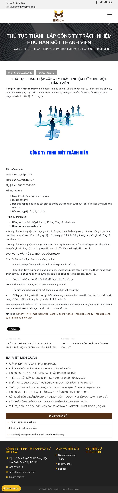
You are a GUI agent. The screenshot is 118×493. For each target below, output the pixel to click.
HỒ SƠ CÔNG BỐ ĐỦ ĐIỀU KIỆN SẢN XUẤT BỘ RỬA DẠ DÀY (42, 373)
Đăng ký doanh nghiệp (61, 313)
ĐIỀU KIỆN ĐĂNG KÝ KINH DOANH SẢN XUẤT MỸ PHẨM (40, 368)
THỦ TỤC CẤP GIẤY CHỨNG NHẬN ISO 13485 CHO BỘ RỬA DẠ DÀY (47, 377)
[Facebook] (96, 2)
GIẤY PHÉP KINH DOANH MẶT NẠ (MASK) (32, 363)
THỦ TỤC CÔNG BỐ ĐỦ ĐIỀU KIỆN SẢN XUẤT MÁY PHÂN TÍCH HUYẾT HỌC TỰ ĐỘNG (57, 406)
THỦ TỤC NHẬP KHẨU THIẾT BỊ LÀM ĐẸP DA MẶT (85, 345)
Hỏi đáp (62, 468)
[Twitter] (101, 2)
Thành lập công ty (83, 313)
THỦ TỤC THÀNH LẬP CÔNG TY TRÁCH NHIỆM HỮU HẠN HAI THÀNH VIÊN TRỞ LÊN (31, 345)
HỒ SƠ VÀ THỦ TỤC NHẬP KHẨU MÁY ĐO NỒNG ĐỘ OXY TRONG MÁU (48, 392)
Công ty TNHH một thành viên (32, 313)
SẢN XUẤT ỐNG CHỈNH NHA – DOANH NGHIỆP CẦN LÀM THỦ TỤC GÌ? (48, 401)
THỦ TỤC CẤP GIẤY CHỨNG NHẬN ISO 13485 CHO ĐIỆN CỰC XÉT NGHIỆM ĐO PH (54, 387)
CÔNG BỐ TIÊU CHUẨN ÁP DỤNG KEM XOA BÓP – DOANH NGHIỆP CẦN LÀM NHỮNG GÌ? (58, 396)
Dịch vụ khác (64, 463)
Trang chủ (14, 49)
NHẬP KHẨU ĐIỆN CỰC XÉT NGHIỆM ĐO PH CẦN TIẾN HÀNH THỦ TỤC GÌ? (51, 382)
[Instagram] (110, 2)
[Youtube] (105, 2)
